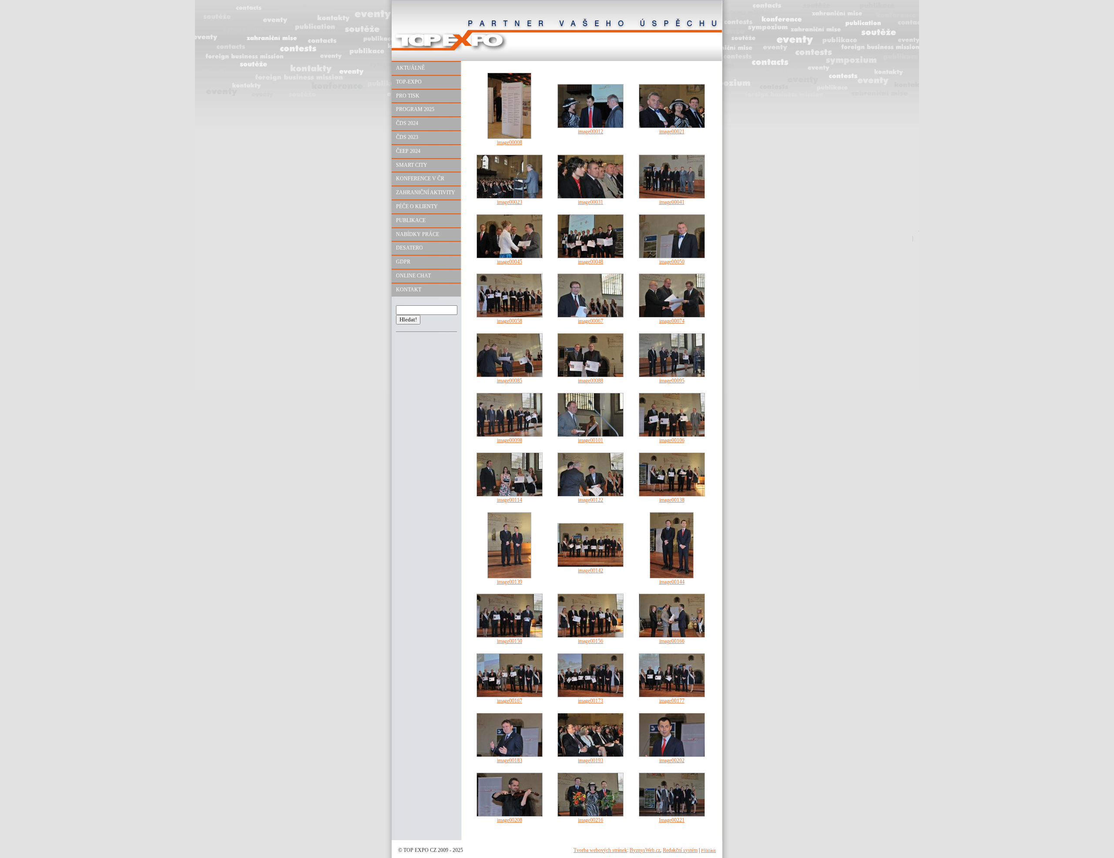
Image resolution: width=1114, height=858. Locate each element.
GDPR (403, 262)
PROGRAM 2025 (415, 109)
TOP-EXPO (409, 82)
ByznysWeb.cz (645, 850)
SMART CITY (411, 165)
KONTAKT (408, 290)
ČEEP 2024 (408, 151)
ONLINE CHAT (413, 276)
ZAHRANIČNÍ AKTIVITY (425, 192)
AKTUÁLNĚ (410, 68)
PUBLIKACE (411, 220)
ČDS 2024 (407, 123)
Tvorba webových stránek (600, 850)
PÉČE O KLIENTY (417, 206)
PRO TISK (407, 96)
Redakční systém (680, 850)
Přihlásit (708, 850)
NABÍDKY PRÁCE (417, 234)
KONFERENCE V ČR (420, 179)
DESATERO (409, 248)
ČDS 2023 (407, 137)
